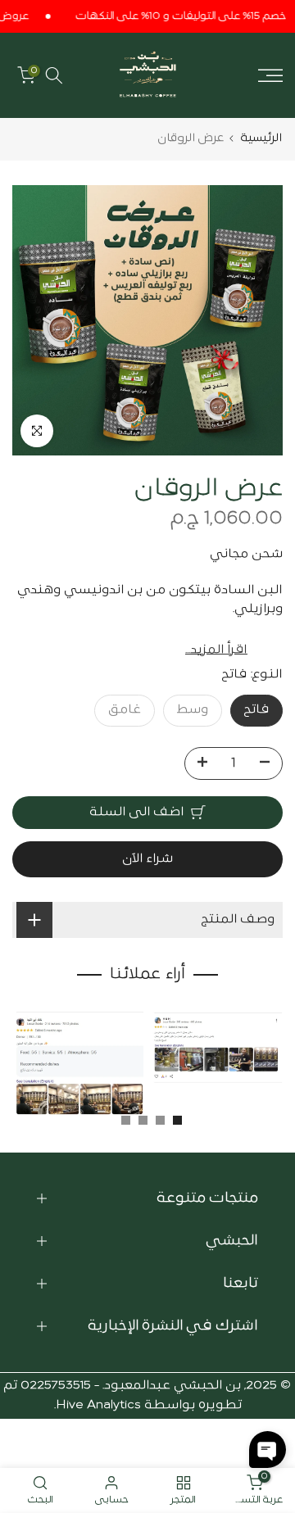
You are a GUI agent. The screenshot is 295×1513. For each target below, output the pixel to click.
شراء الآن (147, 859)
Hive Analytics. (97, 1405)
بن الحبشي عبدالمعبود (172, 1385)
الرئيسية (261, 138)
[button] (267, 1449)
